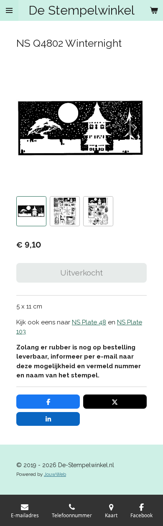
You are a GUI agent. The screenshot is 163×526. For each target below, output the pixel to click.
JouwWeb (55, 474)
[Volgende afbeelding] (134, 127)
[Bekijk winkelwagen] (154, 10)
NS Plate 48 (89, 322)
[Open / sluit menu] (9, 10)
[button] (31, 211)
